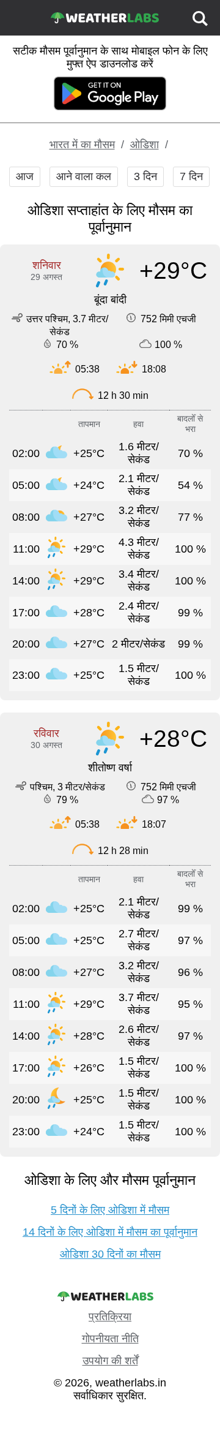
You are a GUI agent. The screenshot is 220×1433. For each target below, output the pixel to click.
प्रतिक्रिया (110, 1316)
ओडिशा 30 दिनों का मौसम (110, 1254)
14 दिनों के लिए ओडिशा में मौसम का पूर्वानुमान (110, 1232)
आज (25, 176)
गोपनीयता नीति (110, 1339)
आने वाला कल (83, 176)
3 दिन (145, 176)
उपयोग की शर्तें (110, 1361)
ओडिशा (144, 144)
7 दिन (191, 176)
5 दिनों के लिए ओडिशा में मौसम (110, 1210)
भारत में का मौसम (82, 144)
